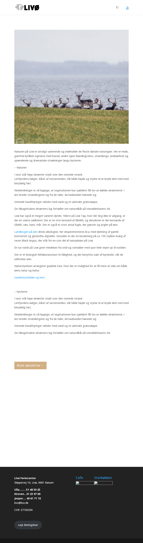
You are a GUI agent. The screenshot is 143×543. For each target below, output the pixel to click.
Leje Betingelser (28, 525)
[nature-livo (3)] (71, 377)
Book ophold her (28, 365)
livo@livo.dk (21, 503)
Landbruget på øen (26, 232)
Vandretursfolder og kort (29, 277)
